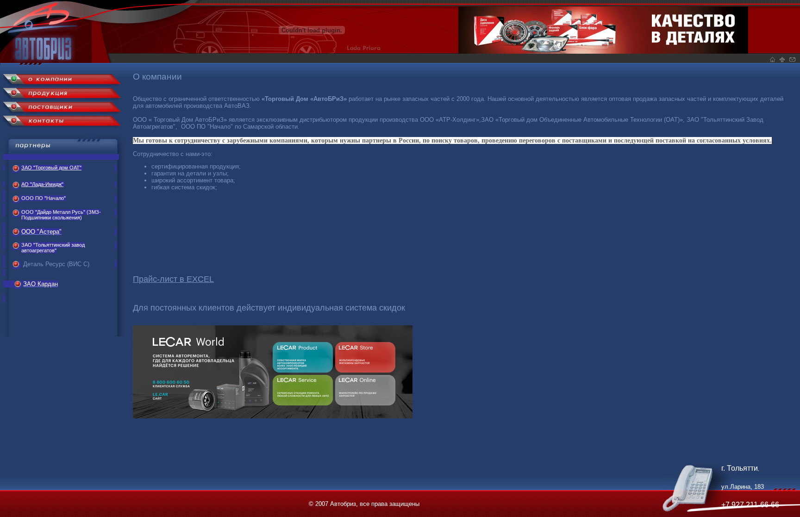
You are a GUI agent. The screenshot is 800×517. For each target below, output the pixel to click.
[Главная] (61, 63)
